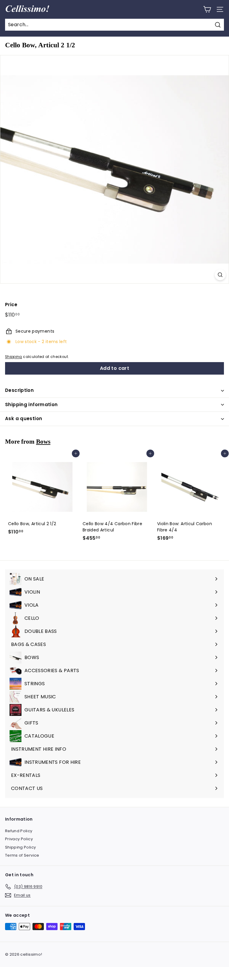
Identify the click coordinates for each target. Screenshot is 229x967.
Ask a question (23, 418)
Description (19, 390)
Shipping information (31, 404)
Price (11, 304)
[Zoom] (220, 274)
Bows (43, 441)
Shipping (13, 356)
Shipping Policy (20, 847)
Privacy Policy (19, 839)
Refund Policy (19, 831)
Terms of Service (22, 855)
